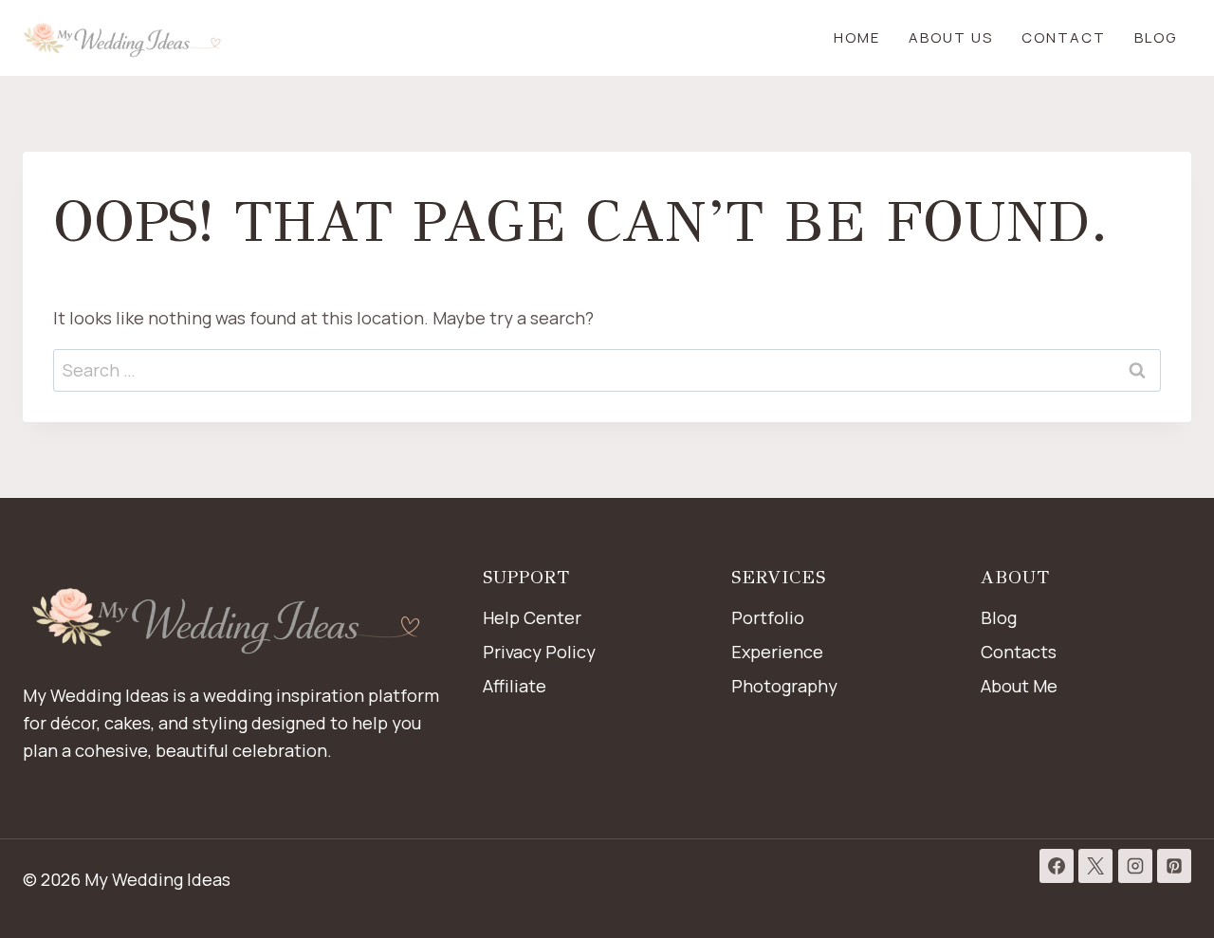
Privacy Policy (539, 651)
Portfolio (767, 617)
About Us (951, 37)
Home (857, 37)
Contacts (1019, 651)
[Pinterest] (1174, 866)
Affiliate (514, 685)
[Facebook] (1056, 866)
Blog (1155, 37)
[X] (1095, 866)
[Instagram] (1135, 866)
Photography (784, 685)
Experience (777, 651)
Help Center (532, 617)
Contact (1063, 37)
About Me (1019, 685)
